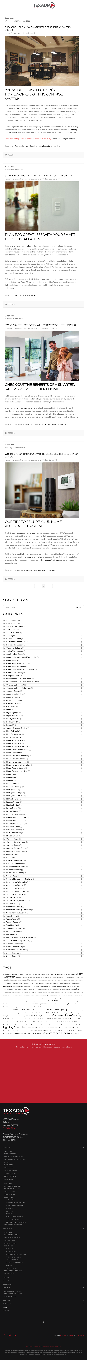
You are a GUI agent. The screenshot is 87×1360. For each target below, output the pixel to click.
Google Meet (44, 992)
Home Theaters (68, 998)
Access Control (12, 623)
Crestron (75, 998)
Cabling (5, 1015)
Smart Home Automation (16, 882)
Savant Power (10, 1273)
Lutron (25, 146)
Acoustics (42, 986)
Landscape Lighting (16, 1013)
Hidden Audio (19, 992)
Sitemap (71, 1335)
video (81, 992)
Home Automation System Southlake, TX (43, 179)
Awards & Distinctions (13, 1156)
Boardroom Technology (15, 642)
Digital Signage (12, 713)
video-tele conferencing (17, 1018)
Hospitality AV (6, 992)
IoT (7, 998)
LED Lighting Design (14, 793)
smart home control (58, 1024)
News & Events (12, 836)
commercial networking (69, 1024)
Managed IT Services (14, 814)
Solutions (8, 1197)
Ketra (58, 995)
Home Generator (13, 753)
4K (52, 977)
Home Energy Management (17, 750)
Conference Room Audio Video (18, 679)
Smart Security (49, 570)
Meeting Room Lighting (15, 820)
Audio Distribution (52, 995)
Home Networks (74, 1007)
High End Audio (12, 731)
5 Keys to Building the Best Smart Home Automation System (38, 175)
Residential (8, 1228)
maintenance (21, 1007)
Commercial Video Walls (16, 1222)
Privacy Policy (80, 1335)
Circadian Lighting (63, 1004)
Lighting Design (12, 805)
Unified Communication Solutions (19, 937)
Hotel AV (9, 780)
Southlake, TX (12, 904)
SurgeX (42, 1033)
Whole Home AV (12, 1001)
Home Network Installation (17, 756)
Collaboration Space (14, 654)
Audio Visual (11, 629)
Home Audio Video (29, 1007)
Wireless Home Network (16, 950)
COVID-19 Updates (14, 700)
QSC (74, 1015)
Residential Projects (13, 1294)
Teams (4, 998)
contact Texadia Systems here (63, 139)
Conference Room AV (15, 685)
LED (16, 1004)
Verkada (30, 977)
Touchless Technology (15, 928)
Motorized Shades (13, 830)
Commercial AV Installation (17, 663)
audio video (11, 1200)
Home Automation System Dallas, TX (42, 328)
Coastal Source (38, 1010)
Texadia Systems (13, 922)
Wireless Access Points (17, 986)
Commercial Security (14, 673)
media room (51, 1030)
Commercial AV (12, 660)
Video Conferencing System (17, 941)
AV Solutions (75, 989)
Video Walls (15, 983)
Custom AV (10, 706)
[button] (4, 5)
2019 (57, 1004)
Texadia (28, 1016)
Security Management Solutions (19, 879)
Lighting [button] (6, 1277)
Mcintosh (70, 1027)
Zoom (80, 1001)
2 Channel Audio (13, 620)
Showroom (8, 1165)
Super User (9, 18)
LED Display (14, 974)
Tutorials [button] (7, 1304)
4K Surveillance (76, 1027)
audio (44, 1010)
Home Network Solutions (16, 762)
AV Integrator (11, 636)
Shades (9, 1214)
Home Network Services (16, 759)
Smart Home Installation (29, 1027)
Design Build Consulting (14, 1159)
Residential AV (43, 1021)
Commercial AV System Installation (20, 669)
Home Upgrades (26, 1004)
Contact (6, 1310)
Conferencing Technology (28, 989)
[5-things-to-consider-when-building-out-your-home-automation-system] (42, 206)
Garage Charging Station (16, 728)
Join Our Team (10, 1173)
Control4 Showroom (59, 1007)
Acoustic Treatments (14, 626)
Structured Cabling (14, 907)
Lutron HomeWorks (23, 109)
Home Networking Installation (18, 765)
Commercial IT (48, 983)
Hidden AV (46, 989)
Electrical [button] (7, 1284)
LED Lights (18, 977)
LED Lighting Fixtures (14, 796)
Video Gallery (10, 1297)
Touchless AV (11, 925)
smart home (49, 1024)
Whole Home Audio (14, 947)
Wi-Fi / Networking (13, 1257)
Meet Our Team (10, 1154)
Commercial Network (40, 1024)
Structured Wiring (65, 992)
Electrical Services (14, 1262)
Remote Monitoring (14, 870)
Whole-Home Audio (27, 1013)
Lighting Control (12, 802)
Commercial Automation (43, 1001)
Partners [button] (7, 1300)
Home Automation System (15, 179)
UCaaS (9, 1018)
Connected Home (11, 1235)
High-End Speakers (14, 734)
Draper (4, 1030)
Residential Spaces (12, 1237)
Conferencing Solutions (73, 1021)
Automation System (11, 1030)
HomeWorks (15, 146)
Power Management (14, 863)
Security (9, 1208)
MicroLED (77, 1030)
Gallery (6, 1287)
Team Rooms (11, 916)
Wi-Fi (25, 1018)
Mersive (81, 1004)
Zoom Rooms (11, 956)
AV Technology (44, 995)
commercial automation (53, 1021)
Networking (57, 992)
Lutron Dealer (10, 33)
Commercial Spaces (12, 1189)
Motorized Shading (78, 1010)
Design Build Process (13, 1225)
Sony (35, 1007)
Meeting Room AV (11, 1024)
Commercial (8, 1179)
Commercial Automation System (63, 989)
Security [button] (7, 1281)
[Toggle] (82, 620)
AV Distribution (63, 1021)
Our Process (9, 1167)
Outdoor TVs (11, 854)
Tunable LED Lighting (58, 977)
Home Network (17, 570)
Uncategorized (12, 934)
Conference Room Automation (55, 980)
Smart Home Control (14, 885)
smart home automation (21, 246)
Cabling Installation (14, 648)
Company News (12, 676)
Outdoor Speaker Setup (16, 848)
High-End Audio (30, 1024)
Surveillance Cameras (9, 1004)
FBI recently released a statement (21, 533)
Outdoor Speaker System (16, 851)
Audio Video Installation (40, 974)
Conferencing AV (22, 974)
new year (19, 1004)
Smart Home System (38, 146)
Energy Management (58, 998)
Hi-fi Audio (70, 974)
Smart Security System (15, 894)
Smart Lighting (54, 146)
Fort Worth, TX (12, 722)
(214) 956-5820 (9, 1128)
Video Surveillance (13, 944)
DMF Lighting (27, 1033)
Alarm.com (50, 998)
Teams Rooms (12, 919)
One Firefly (63, 1335)
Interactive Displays (14, 786)
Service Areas (10, 1176)
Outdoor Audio (12, 839)
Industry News (12, 783)
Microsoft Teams (65, 995)
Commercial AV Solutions (16, 666)
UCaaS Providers (13, 931)
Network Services (73, 992)
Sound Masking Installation (17, 900)
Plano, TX (10, 857)
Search (79, 607)
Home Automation (18, 424)
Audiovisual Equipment (38, 1004)
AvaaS (34, 977)
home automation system (26, 408)
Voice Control (40, 1007)
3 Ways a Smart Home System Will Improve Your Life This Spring (40, 325)
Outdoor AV (10, 1015)
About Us (8, 1151)
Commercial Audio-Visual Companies (21, 657)
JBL (9, 1033)
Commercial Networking (37, 998)
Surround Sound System (16, 913)
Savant (54, 1004)
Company (7, 1147)
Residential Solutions (14, 873)
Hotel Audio (11, 777)
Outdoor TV (72, 1030)
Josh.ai (75, 974)
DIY (79, 992)
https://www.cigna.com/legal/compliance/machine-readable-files (43, 1346)
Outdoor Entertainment (15, 842)
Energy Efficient (79, 1013)
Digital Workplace (13, 716)
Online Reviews (10, 1170)
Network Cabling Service (76, 995)
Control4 (14, 295)
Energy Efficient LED (34, 1021)
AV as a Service (12, 632)
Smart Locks (13, 992)
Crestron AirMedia (63, 1027)
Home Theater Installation (16, 771)
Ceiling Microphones (14, 651)
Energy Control (12, 719)
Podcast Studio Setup (15, 860)
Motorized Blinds (13, 827)
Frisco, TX (10, 725)
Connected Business (13, 1186)
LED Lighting (11, 790)
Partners (8, 1183)
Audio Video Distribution (40, 1018)
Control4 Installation (14, 694)
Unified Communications (54, 1019)
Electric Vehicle (66, 1018)
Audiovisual (52, 989)
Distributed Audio (7, 1013)
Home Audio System (14, 740)
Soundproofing (61, 1001)
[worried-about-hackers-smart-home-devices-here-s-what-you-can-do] (42, 490)
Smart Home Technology (56, 424)
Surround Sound (13, 998)
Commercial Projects (13, 1291)
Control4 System (13, 697)
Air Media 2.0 (38, 992)
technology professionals (49, 560)
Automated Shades (49, 1007)
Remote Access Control (15, 867)
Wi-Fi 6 (15, 1010)
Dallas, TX (10, 709)
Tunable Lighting (68, 980)
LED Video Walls (12, 799)
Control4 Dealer (12, 691)
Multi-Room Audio (13, 833)
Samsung (23, 1024)
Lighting (18, 1024)
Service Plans (10, 1194)
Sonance (49, 1004)
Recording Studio (17, 989)
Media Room (43, 980)
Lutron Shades (12, 811)
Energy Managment (50, 986)
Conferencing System (20, 995)
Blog (5, 1307)
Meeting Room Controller (16, 817)
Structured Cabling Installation (18, 910)
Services (8, 1162)
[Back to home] (45, 5)
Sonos (15, 1021)
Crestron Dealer (12, 703)
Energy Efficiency (76, 983)
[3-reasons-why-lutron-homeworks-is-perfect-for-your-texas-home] (42, 61)
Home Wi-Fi (11, 774)
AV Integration (51, 992)
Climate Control (58, 986)
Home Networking (24, 983)
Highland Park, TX (13, 737)
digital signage (78, 1033)
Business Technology (14, 645)
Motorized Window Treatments (32, 995)
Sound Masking (12, 897)
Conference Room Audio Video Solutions (22, 682)
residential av (26, 980)
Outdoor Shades (13, 845)
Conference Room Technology (18, 688)
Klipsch (45, 998)
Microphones (67, 1007)
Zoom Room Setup (14, 953)
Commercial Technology (72, 1001)
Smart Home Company (41, 1027)
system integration (35, 980)
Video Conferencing (39, 1013)
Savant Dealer (12, 876)
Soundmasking (20, 1030)
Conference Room (73, 1004)
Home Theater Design (15, 768)
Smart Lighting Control (23, 1021)
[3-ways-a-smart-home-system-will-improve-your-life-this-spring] (42, 356)
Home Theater (7, 980)
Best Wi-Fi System (13, 639)
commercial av (52, 974)
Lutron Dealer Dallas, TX (26, 33)
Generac (27, 1030)
